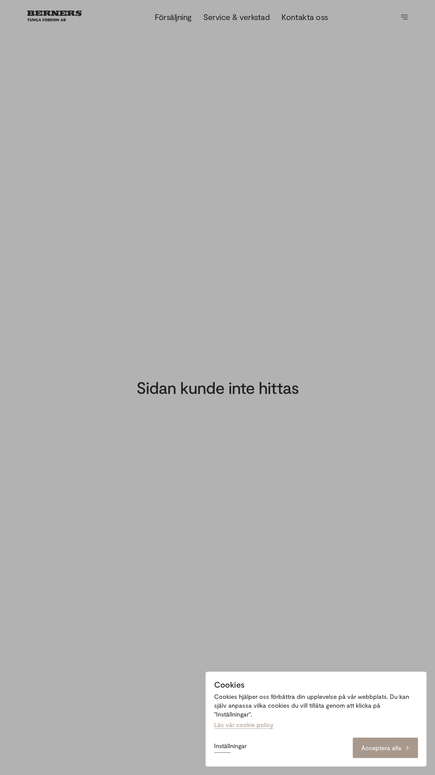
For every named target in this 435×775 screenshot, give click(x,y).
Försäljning (173, 17)
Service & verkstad (236, 17)
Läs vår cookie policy (244, 724)
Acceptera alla (381, 748)
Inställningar (230, 746)
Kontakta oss (304, 17)
